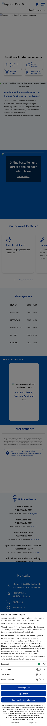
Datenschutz (14, 722)
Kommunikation (7, 679)
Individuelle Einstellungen (23, 700)
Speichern (23, 693)
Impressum (33, 722)
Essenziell (5, 664)
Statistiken (5, 674)
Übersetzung (6, 669)
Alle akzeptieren (23, 687)
